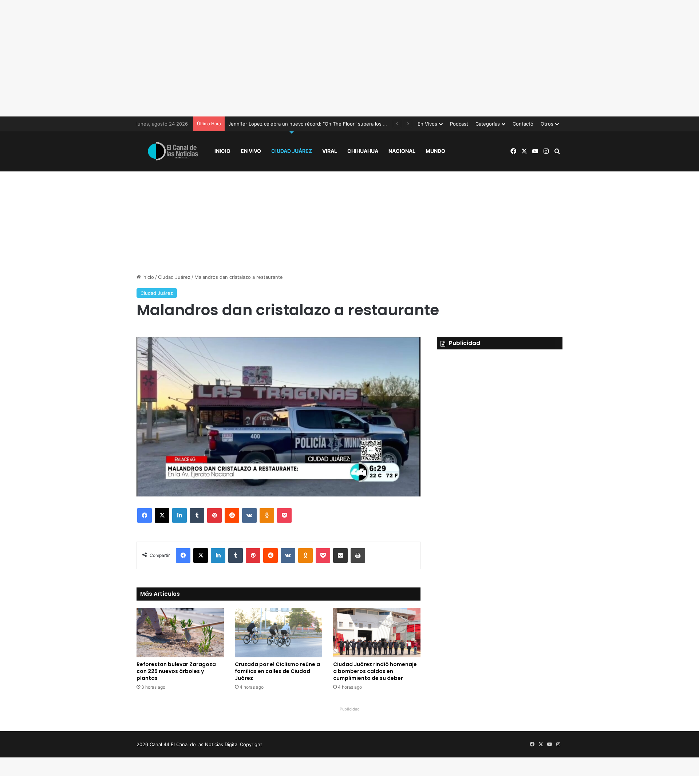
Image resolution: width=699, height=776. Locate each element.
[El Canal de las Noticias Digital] (173, 151)
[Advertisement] (349, 58)
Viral (329, 151)
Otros (547, 124)
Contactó (523, 124)
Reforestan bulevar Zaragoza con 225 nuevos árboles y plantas (176, 671)
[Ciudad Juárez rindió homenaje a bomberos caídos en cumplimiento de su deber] (376, 632)
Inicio (222, 151)
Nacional (401, 151)
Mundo (435, 151)
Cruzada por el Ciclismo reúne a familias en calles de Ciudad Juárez (277, 671)
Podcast (459, 124)
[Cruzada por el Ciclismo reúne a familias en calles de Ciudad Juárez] (278, 632)
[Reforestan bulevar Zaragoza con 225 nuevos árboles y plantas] (180, 632)
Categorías (487, 124)
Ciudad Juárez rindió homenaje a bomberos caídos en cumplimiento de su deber (375, 671)
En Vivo (251, 151)
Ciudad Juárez (291, 151)
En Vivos (427, 124)
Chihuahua (362, 151)
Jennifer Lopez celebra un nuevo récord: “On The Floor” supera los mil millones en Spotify (331, 124)
